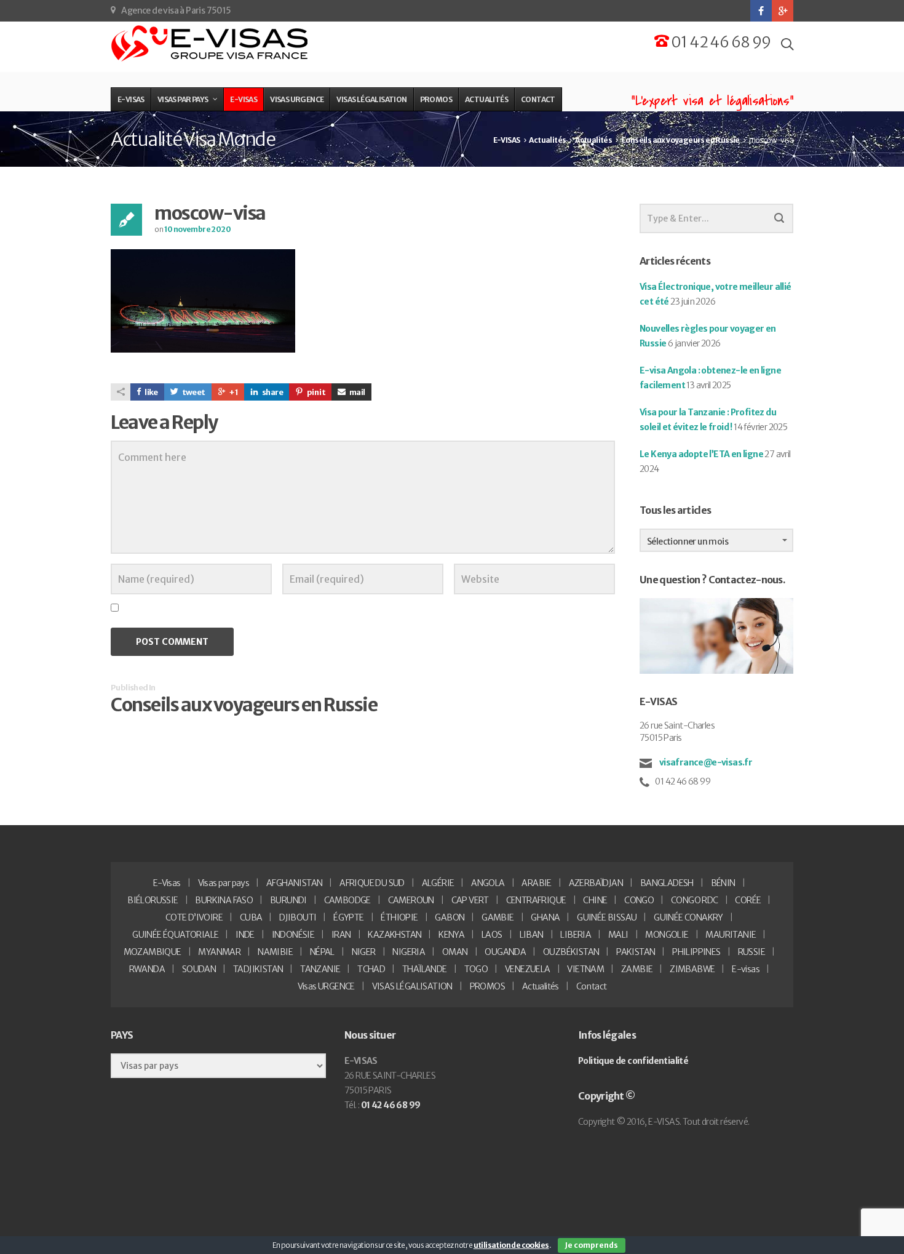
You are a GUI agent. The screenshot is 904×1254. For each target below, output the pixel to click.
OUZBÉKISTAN (571, 951)
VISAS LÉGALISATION (412, 986)
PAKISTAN (635, 951)
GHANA (545, 917)
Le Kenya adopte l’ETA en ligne (701, 454)
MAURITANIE (730, 934)
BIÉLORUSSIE (152, 900)
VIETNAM (585, 969)
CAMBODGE (347, 900)
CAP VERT (470, 900)
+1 (233, 392)
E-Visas (167, 883)
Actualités (540, 986)
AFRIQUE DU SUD (372, 883)
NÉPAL (322, 951)
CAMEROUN (411, 900)
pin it (315, 392)
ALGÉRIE (438, 883)
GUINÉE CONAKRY (688, 917)
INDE (245, 934)
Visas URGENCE (326, 986)
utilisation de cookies (511, 1245)
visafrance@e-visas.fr (704, 762)
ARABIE (536, 883)
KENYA (451, 934)
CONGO (639, 900)
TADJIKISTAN (258, 969)
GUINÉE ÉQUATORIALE (175, 934)
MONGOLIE (666, 934)
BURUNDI (288, 900)
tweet (193, 392)
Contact (591, 986)
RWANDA (147, 969)
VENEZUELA (527, 969)
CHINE (595, 900)
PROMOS (487, 986)
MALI (618, 934)
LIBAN (532, 934)
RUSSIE (751, 951)
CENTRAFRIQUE (536, 900)
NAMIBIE (275, 951)
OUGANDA (505, 951)
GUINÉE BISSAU (606, 917)
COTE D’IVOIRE (194, 917)
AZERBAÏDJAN (596, 883)
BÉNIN (723, 883)
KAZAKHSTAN (394, 934)
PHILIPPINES (696, 951)
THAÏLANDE (424, 969)
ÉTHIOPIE (399, 917)
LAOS (492, 934)
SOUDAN (199, 969)
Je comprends (591, 1245)
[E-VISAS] (211, 44)
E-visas (745, 969)
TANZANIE (320, 969)
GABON (449, 917)
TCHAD (371, 969)
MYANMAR (219, 951)
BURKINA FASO (224, 900)
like (151, 392)
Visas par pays (224, 883)
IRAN (341, 934)
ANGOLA (487, 883)
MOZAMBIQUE (152, 951)
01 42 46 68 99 (720, 42)
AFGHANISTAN (294, 883)
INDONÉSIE (293, 934)
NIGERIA (408, 951)
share (272, 392)
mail (357, 392)
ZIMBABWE (692, 969)
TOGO (476, 969)
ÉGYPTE (348, 917)
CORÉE (748, 900)
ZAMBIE (636, 969)
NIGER (364, 951)
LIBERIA (575, 934)
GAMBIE (497, 917)
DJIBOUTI (297, 917)
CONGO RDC (694, 900)
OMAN (455, 951)
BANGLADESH (667, 883)
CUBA (251, 917)
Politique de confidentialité (633, 1060)
